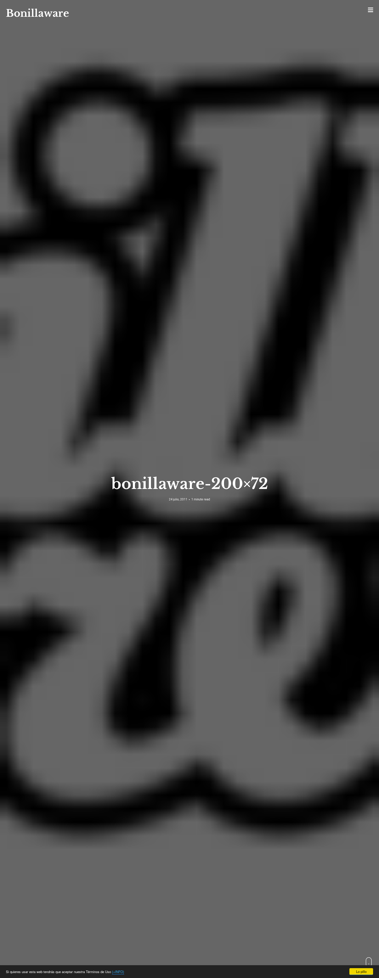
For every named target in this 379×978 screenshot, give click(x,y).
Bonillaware (37, 13)
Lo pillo (361, 971)
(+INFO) (118, 971)
